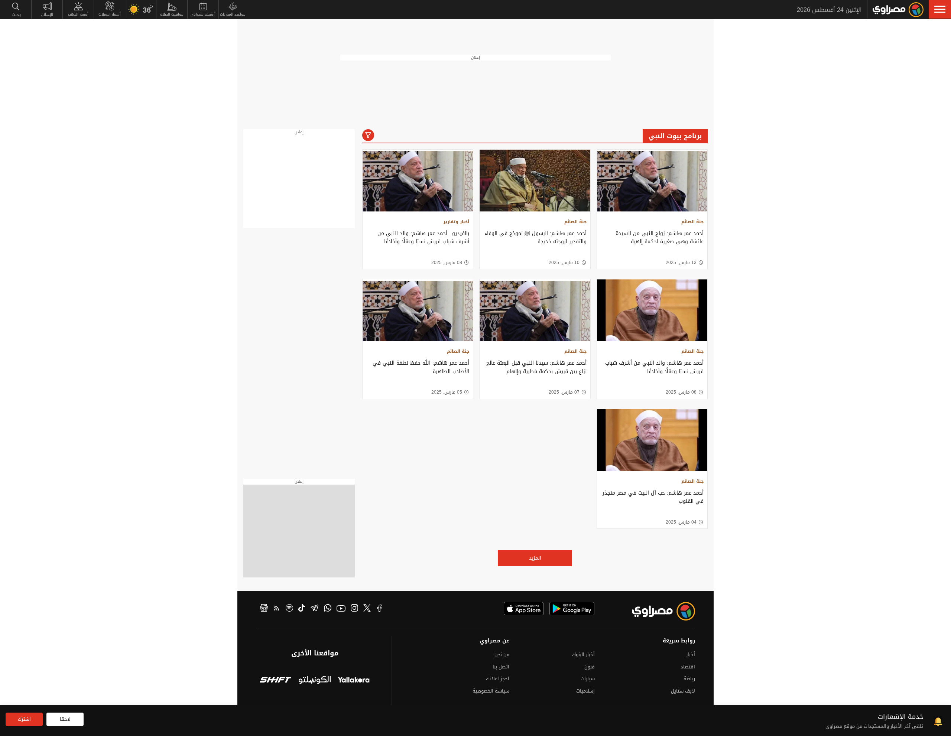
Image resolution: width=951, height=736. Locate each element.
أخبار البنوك (583, 654)
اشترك (24, 719)
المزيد (535, 558)
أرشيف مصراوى (203, 14)
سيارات (588, 678)
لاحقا (65, 719)
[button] (940, 9)
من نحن (501, 654)
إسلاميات (585, 691)
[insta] (354, 609)
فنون (589, 666)
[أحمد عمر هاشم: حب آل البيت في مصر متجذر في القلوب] (652, 440)
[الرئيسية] (898, 9)
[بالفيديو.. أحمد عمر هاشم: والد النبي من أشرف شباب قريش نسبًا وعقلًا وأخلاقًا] (418, 181)
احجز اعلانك (497, 678)
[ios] (524, 608)
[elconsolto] (314, 680)
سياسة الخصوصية (491, 691)
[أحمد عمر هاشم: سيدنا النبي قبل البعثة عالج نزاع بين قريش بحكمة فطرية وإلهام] (535, 310)
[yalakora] (353, 680)
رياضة (689, 678)
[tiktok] (301, 609)
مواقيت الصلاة (172, 14)
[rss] (276, 609)
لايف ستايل (683, 691)
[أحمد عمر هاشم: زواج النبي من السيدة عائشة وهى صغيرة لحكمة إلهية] (652, 181)
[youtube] (341, 609)
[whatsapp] (327, 609)
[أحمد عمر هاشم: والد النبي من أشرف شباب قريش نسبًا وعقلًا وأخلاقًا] (652, 310)
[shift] (275, 680)
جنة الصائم (692, 222)
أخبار (690, 654)
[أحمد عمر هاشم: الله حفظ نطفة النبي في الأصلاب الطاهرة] (418, 310)
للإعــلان (47, 14)
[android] (571, 608)
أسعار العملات (109, 14)
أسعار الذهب (78, 14)
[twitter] (367, 609)
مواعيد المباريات (233, 14)
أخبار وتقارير (456, 222)
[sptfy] (289, 609)
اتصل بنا (501, 666)
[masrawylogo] (657, 611)
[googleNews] (264, 609)
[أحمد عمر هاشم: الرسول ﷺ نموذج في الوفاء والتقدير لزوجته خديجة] (535, 181)
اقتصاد (688, 666)
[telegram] (314, 609)
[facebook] (379, 609)
